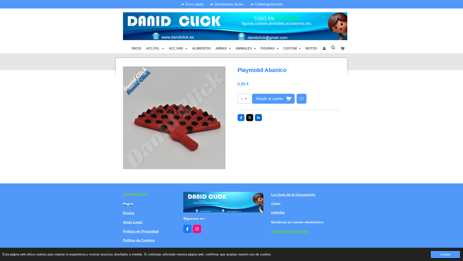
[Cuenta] (324, 48)
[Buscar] (333, 47)
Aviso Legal (132, 222)
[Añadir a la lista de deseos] (301, 99)
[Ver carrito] (342, 48)
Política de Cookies (139, 240)
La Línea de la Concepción (293, 194)
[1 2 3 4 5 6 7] (244, 99)
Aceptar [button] (445, 254)
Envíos (128, 213)
